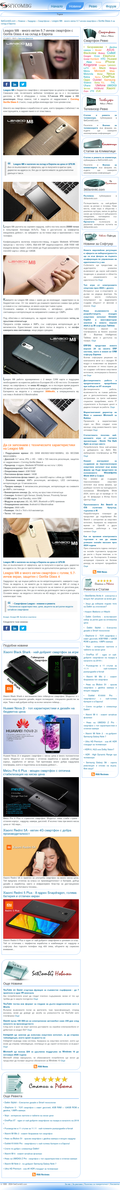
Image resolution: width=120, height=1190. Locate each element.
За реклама (77, 1184)
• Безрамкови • (95, 47)
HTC (103, 59)
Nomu (98, 76)
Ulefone (101, 85)
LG (94, 67)
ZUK (98, 91)
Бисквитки (114, 1184)
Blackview (90, 53)
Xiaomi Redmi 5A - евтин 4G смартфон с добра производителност (37, 832)
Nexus (111, 73)
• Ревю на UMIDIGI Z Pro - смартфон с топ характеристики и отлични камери (40, 1158)
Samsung (109, 79)
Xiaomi (110, 88)
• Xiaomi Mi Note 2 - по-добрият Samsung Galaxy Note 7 (29, 1163)
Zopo (86, 91)
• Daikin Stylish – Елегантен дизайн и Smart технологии (29, 1102)
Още (36, 998)
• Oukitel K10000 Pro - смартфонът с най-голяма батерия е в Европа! (36, 1143)
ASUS (110, 50)
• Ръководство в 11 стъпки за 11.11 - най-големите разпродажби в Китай (38, 1128)
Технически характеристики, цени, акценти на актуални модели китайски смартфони (40, 608)
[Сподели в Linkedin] (14, 84)
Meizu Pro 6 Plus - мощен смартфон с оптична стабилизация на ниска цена (36, 772)
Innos (98, 62)
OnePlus (108, 76)
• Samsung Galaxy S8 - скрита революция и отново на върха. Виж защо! (100, 765)
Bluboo (101, 53)
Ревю (93, 6)
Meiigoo (113, 68)
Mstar (100, 73)
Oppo (87, 79)
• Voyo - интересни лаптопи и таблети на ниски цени (28, 1115)
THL (113, 82)
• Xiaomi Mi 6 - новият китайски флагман (22, 1153)
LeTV (86, 67)
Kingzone (90, 64)
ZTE (92, 90)
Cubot (111, 52)
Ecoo (97, 56)
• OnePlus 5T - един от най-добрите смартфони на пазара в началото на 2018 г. (100, 657)
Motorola (88, 73)
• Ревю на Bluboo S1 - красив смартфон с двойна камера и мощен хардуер (39, 1138)
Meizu (87, 71)
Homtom (94, 59)
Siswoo (87, 82)
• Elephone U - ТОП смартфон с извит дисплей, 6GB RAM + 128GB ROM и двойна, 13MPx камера (100, 638)
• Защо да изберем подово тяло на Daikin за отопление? (100, 605)
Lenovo (112, 65)
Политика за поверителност (96, 1184)
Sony (97, 82)
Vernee (87, 88)
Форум (111, 6)
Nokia (87, 77)
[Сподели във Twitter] (23, 84)
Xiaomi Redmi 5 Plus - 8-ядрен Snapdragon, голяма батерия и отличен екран (40, 894)
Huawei (112, 59)
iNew (89, 62)
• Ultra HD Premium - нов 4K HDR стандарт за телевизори (30, 1168)
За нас (68, 1184)
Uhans (87, 85)
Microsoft (99, 71)
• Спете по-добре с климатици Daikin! (21, 1148)
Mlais (112, 70)
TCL (103, 82)
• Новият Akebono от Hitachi (97, 611)
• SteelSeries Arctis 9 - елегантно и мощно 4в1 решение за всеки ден (100, 597)
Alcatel (98, 49)
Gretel (86, 58)
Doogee (87, 55)
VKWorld (98, 88)
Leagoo (102, 65)
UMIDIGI (112, 85)
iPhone (110, 61)
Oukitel (97, 79)
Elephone (109, 56)
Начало (57, 6)
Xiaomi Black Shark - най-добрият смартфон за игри (40, 652)
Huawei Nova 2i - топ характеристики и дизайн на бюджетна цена (39, 710)
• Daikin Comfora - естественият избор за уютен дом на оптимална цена (100, 619)
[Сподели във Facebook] (6, 84)
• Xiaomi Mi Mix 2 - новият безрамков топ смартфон (28, 1133)
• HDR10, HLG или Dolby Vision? (99, 749)
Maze (102, 68)
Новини (75, 6)
